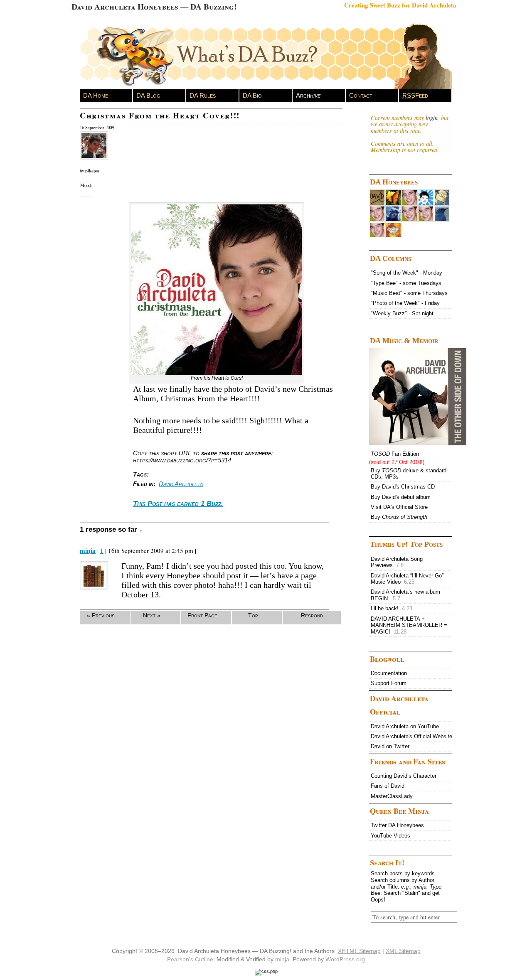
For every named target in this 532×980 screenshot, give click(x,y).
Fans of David (387, 786)
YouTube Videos (390, 836)
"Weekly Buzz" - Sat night (402, 313)
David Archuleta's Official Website (411, 736)
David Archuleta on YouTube (405, 726)
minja (88, 550)
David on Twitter (390, 746)
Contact (360, 95)
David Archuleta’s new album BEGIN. (405, 595)
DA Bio (252, 95)
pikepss (92, 170)
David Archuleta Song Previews (397, 562)
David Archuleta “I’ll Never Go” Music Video (407, 578)
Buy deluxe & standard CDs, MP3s (408, 473)
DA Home (95, 95)
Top (253, 615)
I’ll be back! (391, 608)
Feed (415, 95)
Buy (399, 517)
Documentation (389, 673)
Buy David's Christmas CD (403, 487)
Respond (312, 615)
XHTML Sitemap (359, 951)
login (432, 118)
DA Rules (203, 95)
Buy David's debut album (401, 497)
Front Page (202, 615)
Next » (151, 615)
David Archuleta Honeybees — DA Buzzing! (153, 6)
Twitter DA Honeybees (397, 825)
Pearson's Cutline (190, 959)
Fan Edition (395, 454)
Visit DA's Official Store (399, 507)
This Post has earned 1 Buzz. (178, 504)
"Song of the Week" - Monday (406, 273)
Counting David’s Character (403, 776)
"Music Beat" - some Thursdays (409, 293)
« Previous (101, 615)
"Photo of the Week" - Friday (405, 303)
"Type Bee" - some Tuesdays (406, 283)
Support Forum (388, 683)
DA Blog (148, 95)
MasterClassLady (392, 796)
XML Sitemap (403, 951)
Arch (308, 95)
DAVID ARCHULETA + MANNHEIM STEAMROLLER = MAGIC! (409, 625)
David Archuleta (181, 483)
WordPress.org (345, 959)
